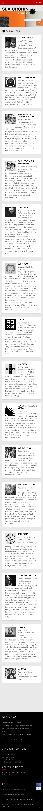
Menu (38, 2)
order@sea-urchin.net (16, 795)
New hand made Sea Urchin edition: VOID (16, 729)
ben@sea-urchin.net (26, 799)
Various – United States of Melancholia (15, 740)
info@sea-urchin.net (19, 790)
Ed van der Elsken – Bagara (11, 723)
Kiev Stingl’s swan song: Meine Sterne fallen (17, 726)
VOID (4, 731)
